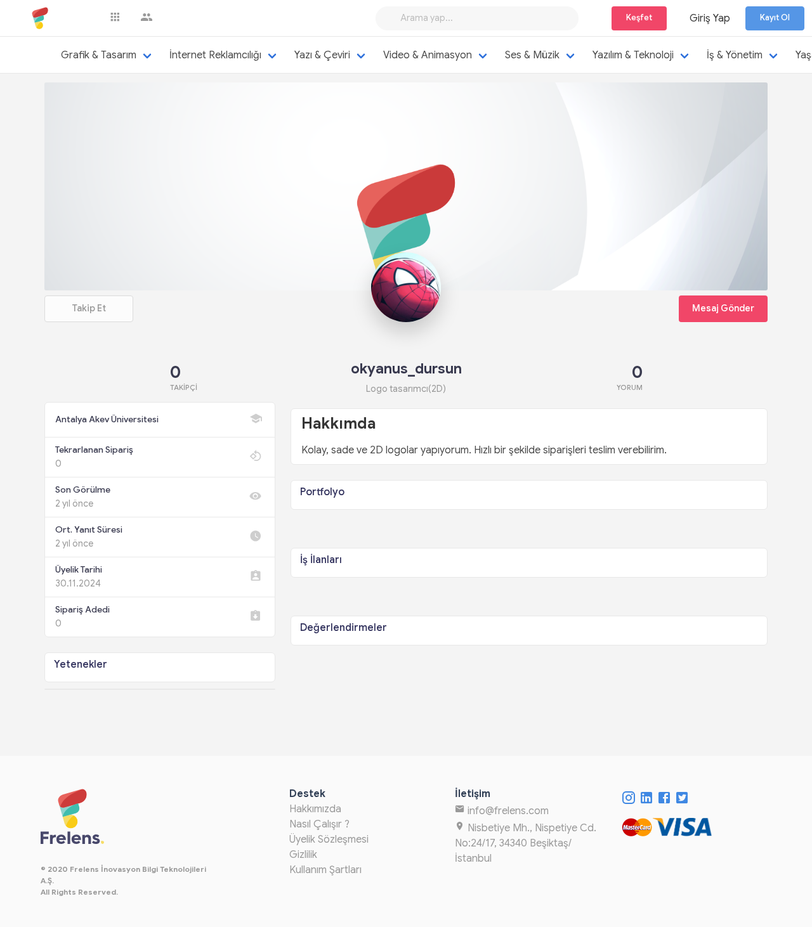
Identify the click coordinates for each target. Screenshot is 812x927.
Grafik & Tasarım (98, 55)
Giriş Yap (710, 18)
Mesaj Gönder (723, 308)
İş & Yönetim (735, 55)
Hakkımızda (315, 809)
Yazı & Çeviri (322, 55)
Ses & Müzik (532, 55)
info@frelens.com (507, 811)
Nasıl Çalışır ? (319, 824)
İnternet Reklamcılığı (215, 55)
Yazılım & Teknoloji (633, 55)
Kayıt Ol (775, 18)
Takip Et (89, 308)
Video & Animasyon (427, 55)
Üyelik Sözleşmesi (329, 839)
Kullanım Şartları (325, 870)
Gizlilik (303, 854)
